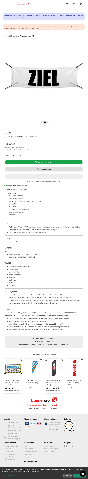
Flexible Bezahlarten (13, 428)
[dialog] (44, 473)
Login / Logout (49, 446)
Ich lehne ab (67, 476)
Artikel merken (45, 169)
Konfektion (9, 133)
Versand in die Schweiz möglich (12, 437)
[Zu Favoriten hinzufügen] (21, 360)
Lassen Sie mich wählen (10, 476)
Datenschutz (28, 449)
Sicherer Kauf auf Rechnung (12, 424)
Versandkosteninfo (10, 457)
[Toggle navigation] (5, 4)
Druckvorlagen (9, 451)
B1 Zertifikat (28, 454)
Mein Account (49, 451)
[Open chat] (83, 474)
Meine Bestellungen (51, 449)
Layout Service (9, 459)
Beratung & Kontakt (11, 446)
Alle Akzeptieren (79, 476)
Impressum (28, 457)
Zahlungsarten (9, 454)
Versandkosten (19, 147)
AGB (25, 446)
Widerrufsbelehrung (31, 451)
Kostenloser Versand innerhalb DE (13, 432)
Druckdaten (8, 449)
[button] (10, 81)
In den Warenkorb (45, 162)
